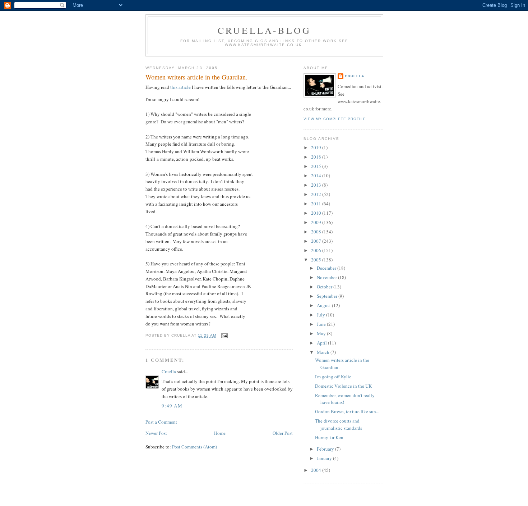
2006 (316, 250)
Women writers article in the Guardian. (196, 77)
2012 (316, 194)
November (327, 277)
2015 (316, 166)
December (327, 268)
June (322, 324)
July (321, 314)
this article (180, 87)
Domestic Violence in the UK (343, 386)
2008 (316, 231)
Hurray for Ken (329, 437)
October (325, 286)
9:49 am (172, 405)
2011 (316, 203)
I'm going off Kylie (333, 376)
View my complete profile (335, 119)
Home (220, 433)
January (325, 458)
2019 (316, 147)
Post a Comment (161, 422)
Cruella (169, 371)
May (322, 333)
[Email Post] (223, 336)
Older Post (283, 433)
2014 (316, 175)
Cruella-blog (264, 30)
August (324, 305)
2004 (316, 470)
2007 (316, 241)
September (327, 296)
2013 (316, 185)
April (322, 342)
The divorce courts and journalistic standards (338, 424)
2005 (316, 259)
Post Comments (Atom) (194, 446)
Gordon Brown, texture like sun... (347, 411)
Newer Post (156, 433)
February (326, 449)
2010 (316, 213)
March (323, 352)
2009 (316, 222)
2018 (316, 157)
